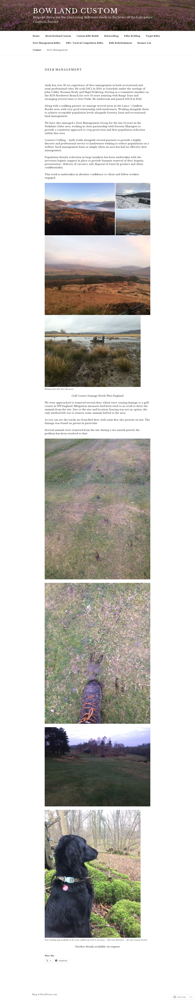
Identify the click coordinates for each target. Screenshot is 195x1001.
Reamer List (144, 43)
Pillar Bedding (132, 36)
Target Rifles (153, 36)
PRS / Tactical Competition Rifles (84, 43)
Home (36, 36)
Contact (37, 50)
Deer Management (57, 50)
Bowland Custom (75, 11)
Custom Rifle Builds (88, 36)
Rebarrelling (111, 36)
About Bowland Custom (58, 36)
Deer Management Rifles (46, 43)
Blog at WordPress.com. (45, 994)
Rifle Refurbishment (120, 43)
